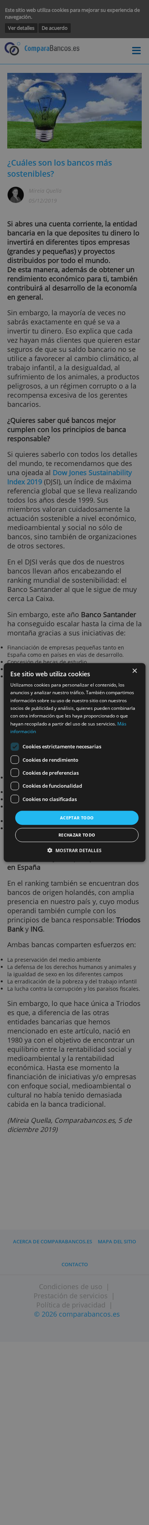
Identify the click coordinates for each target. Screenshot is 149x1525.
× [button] (134, 671)
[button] (74, 850)
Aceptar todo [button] (77, 818)
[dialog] (75, 762)
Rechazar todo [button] (77, 835)
